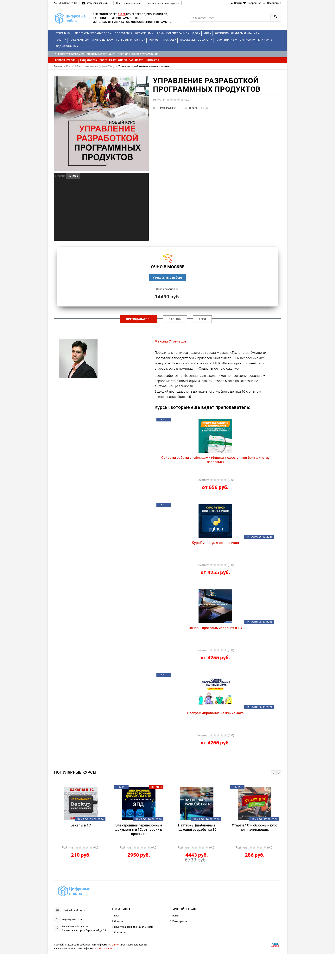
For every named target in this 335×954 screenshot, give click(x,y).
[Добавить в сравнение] (224, 421)
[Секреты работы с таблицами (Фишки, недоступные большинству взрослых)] (215, 435)
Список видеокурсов (128, 3)
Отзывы (175, 319)
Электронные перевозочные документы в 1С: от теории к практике (80, 829)
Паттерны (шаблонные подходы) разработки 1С (139, 827)
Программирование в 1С (92, 33)
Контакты (120, 932)
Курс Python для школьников (215, 543)
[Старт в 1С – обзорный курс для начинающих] (196, 803)
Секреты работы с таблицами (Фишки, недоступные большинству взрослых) (215, 460)
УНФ (207, 33)
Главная (59, 66)
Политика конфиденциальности (133, 926)
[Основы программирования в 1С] (215, 605)
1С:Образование (103, 948)
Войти (176, 915)
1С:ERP (60, 39)
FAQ (116, 915)
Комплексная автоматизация (236, 33)
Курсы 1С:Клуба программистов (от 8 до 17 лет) (91, 66)
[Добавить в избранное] (195, 421)
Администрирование (172, 33)
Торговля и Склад (162, 39)
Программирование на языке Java (215, 713)
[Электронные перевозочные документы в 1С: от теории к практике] (81, 803)
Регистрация (179, 921)
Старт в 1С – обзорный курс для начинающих (196, 827)
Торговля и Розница (130, 39)
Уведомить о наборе (167, 277)
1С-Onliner (114, 944)
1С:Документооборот (195, 39)
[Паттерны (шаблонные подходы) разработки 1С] (138, 803)
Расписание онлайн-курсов (163, 3)
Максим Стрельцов (170, 341)
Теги (202, 319)
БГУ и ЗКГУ (265, 39)
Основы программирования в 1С (215, 628)
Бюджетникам (66, 46)
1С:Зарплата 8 (225, 39)
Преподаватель (139, 319)
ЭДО (195, 33)
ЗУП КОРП (247, 39)
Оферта (118, 921)
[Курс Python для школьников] (215, 520)
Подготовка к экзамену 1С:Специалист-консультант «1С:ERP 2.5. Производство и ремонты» (254, 831)
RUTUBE (73, 175)
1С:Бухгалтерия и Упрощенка (90, 39)
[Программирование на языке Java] (215, 691)
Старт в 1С (62, 33)
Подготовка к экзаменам (133, 33)
